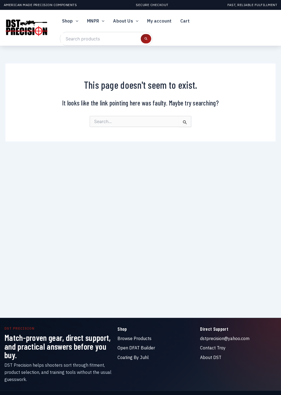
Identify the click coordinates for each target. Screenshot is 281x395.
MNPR (93, 21)
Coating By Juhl (133, 357)
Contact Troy (213, 348)
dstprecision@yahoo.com (224, 338)
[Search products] (146, 38)
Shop (67, 21)
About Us (123, 21)
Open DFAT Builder (136, 348)
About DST (210, 357)
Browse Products (134, 338)
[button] (75, 21)
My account (159, 21)
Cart (185, 21)
